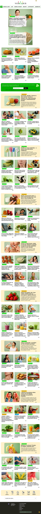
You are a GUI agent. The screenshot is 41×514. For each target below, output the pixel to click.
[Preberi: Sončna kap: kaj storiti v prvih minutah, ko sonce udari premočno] (20, 362)
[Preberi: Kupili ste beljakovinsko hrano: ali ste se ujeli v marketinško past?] (7, 72)
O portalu (22, 503)
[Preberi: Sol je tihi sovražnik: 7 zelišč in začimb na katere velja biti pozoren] (20, 464)
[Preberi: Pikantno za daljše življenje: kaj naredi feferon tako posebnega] (7, 362)
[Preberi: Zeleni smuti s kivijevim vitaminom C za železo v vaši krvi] (20, 230)
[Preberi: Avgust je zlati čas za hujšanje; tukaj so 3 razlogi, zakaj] (34, 312)
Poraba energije (18, 494)
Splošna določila (21, 504)
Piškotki (20, 507)
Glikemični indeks (28, 494)
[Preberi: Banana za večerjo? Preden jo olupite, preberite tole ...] (12, 448)
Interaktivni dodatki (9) (34, 494)
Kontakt (20, 509)
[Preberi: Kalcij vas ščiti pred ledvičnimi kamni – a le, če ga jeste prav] (34, 464)
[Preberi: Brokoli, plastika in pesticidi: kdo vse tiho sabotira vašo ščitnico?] (7, 379)
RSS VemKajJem (7, 494)
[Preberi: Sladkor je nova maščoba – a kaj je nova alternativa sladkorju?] (12, 151)
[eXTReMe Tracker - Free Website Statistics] (8, 504)
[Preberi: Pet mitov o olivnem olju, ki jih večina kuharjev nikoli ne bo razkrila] (34, 118)
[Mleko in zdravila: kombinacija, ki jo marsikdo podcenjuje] (20, 9)
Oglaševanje (21, 508)
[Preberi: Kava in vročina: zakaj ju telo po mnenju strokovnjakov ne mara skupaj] (7, 230)
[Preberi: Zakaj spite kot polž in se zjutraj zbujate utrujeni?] (20, 215)
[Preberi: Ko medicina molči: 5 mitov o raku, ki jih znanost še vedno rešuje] (7, 464)
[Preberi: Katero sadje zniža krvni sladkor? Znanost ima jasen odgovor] (20, 55)
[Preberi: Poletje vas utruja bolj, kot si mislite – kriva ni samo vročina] (34, 215)
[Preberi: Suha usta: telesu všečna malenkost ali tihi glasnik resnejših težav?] (20, 167)
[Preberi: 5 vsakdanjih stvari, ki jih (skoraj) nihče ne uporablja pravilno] (20, 431)
